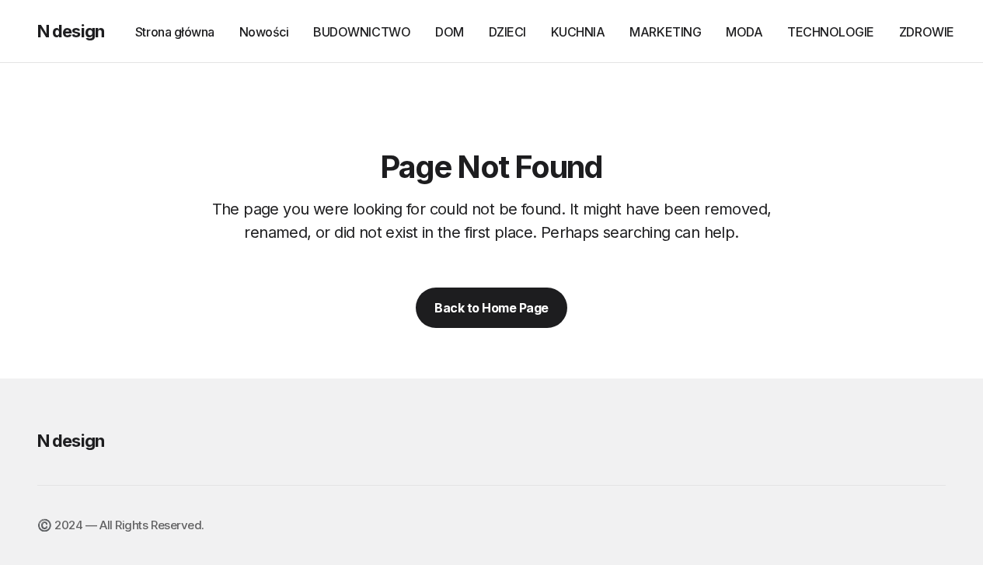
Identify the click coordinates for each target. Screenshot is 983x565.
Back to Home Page (491, 308)
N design (70, 31)
